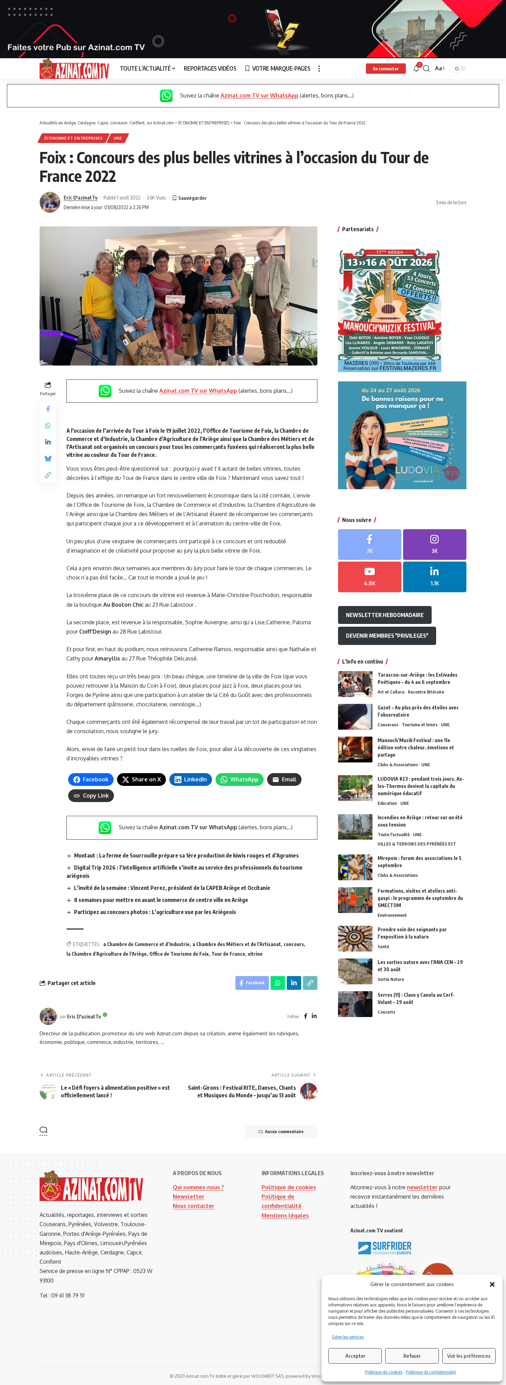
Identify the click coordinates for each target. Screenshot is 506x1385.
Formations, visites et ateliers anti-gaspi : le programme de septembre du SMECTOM (420, 898)
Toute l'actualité (394, 835)
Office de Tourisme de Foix (179, 954)
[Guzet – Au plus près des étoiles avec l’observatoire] (355, 717)
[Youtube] (369, 577)
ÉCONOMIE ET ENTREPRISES (73, 138)
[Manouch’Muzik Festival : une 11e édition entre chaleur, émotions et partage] (355, 749)
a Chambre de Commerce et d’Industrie (146, 944)
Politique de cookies (383, 1372)
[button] (492, 1284)
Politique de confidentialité (431, 1372)
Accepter (355, 1356)
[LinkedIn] (314, 1017)
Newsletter (188, 1196)
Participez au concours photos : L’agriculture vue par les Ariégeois (155, 912)
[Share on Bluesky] (48, 458)
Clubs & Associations (398, 764)
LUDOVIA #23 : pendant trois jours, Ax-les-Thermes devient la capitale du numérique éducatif (421, 786)
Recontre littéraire (426, 692)
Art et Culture (391, 692)
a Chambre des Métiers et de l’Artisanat (236, 944)
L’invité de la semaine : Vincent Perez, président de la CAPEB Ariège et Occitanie (172, 887)
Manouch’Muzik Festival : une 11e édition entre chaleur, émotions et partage (416, 747)
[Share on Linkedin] (48, 442)
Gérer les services (348, 1337)
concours (294, 944)
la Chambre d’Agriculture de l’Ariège (106, 954)
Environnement (392, 915)
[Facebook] (305, 1017)
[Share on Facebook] (48, 409)
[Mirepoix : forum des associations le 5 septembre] (355, 867)
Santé (383, 946)
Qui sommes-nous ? (198, 1187)
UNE (118, 138)
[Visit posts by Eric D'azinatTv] (50, 202)
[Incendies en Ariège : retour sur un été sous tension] (355, 827)
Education (387, 803)
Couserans (388, 724)
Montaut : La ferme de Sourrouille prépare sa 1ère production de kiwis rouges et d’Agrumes (186, 855)
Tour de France (228, 954)
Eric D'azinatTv (80, 197)
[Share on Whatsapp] (48, 425)
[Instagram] (434, 545)
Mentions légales (285, 1215)
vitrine (255, 954)
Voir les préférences (469, 1356)
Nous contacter (193, 1205)
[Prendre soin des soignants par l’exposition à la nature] (355, 939)
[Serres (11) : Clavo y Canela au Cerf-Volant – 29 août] (355, 1004)
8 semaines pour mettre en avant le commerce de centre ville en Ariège (161, 899)
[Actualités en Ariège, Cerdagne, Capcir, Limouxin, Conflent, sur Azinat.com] (74, 68)
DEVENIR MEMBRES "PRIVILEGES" (387, 635)
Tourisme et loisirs (420, 724)
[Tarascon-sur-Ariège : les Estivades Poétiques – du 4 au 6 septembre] (355, 684)
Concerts (386, 1012)
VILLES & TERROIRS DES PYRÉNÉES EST (417, 844)
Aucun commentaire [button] (284, 1131)
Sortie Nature (391, 979)
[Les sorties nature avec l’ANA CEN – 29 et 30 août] (355, 971)
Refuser (412, 1356)
